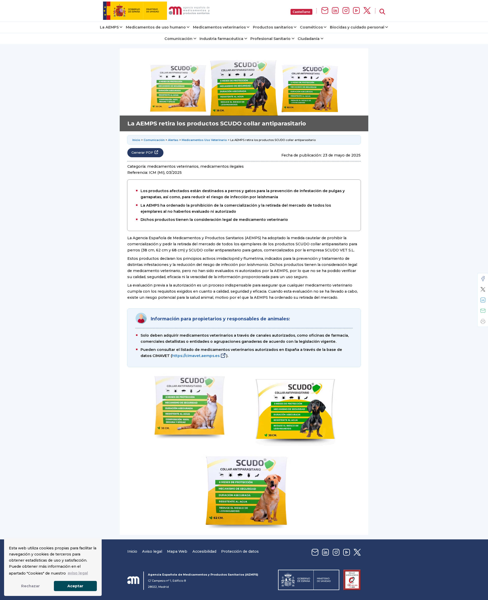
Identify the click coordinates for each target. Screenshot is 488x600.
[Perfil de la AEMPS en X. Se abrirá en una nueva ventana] (367, 11)
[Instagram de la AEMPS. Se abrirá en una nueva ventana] (346, 11)
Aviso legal (152, 551)
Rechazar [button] (30, 586)
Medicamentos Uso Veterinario (204, 140)
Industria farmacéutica (221, 38)
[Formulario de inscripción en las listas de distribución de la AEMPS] (325, 11)
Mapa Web (177, 551)
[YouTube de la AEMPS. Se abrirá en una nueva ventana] (356, 11)
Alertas (173, 140)
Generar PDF (142, 152)
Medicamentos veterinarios (219, 27)
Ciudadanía (308, 38)
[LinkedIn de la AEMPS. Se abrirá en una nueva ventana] (335, 11)
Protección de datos (240, 551)
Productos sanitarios (273, 27)
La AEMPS (109, 27)
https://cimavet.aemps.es (196, 355)
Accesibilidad (204, 551)
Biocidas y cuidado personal (357, 27)
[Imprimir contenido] (483, 321)
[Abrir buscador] (382, 12)
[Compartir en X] (483, 289)
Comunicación (178, 38)
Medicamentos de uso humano (156, 27)
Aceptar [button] (75, 586)
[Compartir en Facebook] (483, 279)
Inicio (136, 140)
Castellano (301, 12)
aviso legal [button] (78, 573)
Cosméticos (311, 27)
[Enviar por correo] (483, 311)
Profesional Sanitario (270, 38)
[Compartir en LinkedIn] (483, 300)
